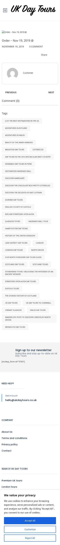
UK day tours (11, 303)
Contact (6, 450)
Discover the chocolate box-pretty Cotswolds (27, 185)
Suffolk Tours (12, 288)
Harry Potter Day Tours (16, 228)
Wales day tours (38, 310)
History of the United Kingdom (20, 235)
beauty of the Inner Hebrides (19, 142)
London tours (9, 486)
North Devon (37, 250)
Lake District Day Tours (16, 243)
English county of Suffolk (18, 207)
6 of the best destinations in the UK (22, 121)
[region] (30, 517)
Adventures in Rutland (16, 128)
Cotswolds (38, 149)
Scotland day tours (14, 264)
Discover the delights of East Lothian (23, 192)
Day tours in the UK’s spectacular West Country (28, 157)
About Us (7, 431)
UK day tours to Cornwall (38, 303)
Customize (30, 529)
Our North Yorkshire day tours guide (23, 257)
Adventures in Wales (15, 135)
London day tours (14, 250)
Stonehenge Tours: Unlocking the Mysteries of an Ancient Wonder (29, 272)
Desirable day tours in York (18, 164)
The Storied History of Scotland (20, 296)
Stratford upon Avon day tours (20, 281)
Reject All (30, 538)
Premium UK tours (12, 480)
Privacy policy (10, 444)
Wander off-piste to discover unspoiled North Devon (28, 318)
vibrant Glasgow (13, 310)
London (40, 243)
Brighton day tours (14, 149)
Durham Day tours (14, 200)
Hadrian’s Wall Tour (38, 221)
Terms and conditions (14, 438)
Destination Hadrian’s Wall (18, 171)
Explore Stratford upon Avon (19, 214)
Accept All (30, 520)
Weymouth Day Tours (15, 327)
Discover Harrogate (14, 178)
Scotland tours (40, 264)
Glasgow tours (12, 221)
